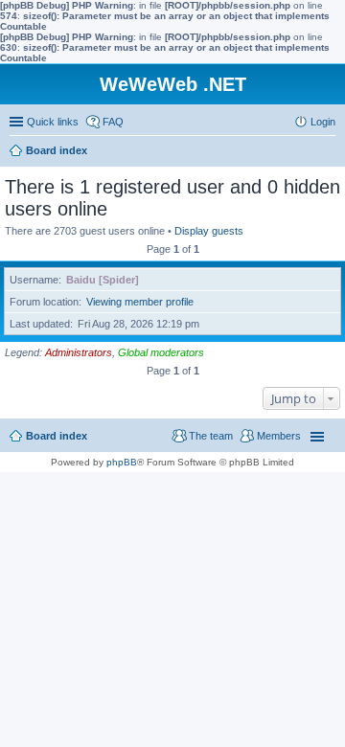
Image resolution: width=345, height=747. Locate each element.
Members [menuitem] (279, 435)
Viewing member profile (140, 301)
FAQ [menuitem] (113, 121)
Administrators (78, 352)
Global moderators (161, 352)
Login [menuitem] (322, 121)
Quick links (53, 121)
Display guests (208, 231)
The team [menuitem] (211, 435)
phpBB (121, 462)
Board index (56, 435)
